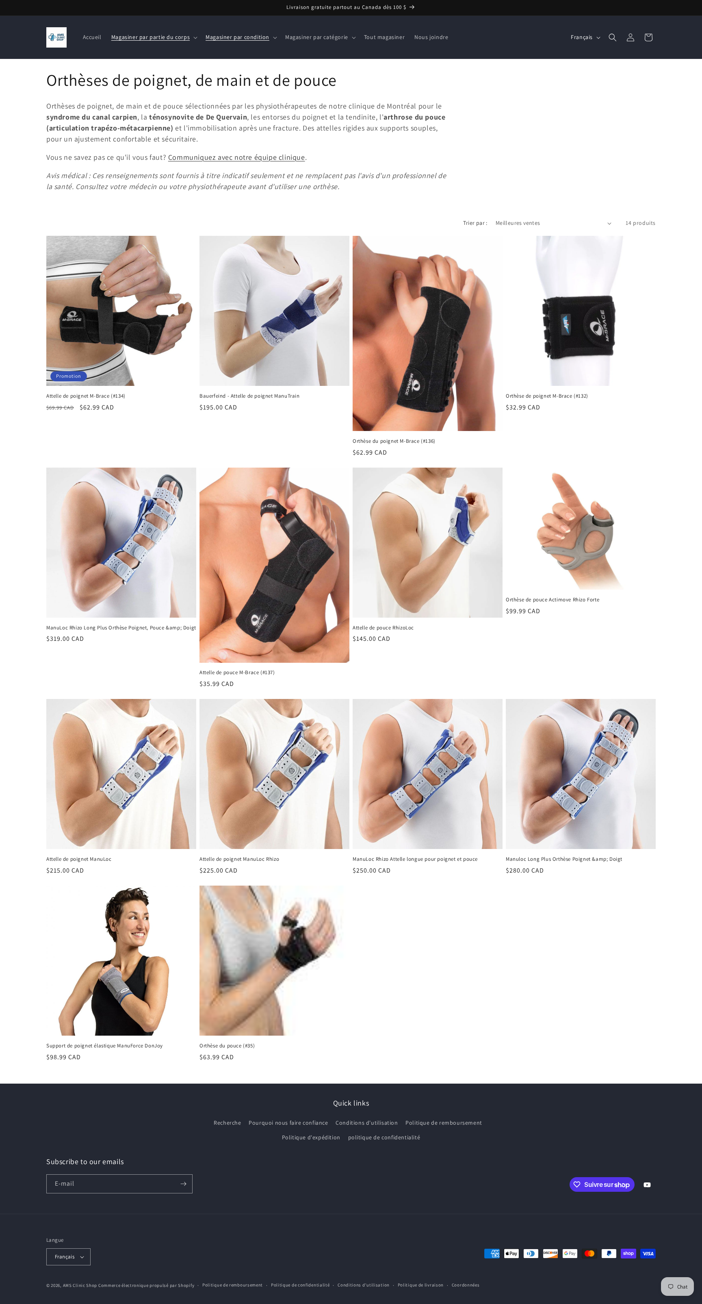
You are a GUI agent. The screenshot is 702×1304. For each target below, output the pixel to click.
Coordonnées (466, 1285)
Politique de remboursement (443, 1122)
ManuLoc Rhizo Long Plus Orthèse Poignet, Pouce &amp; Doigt (121, 628)
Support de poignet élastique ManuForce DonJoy (104, 1046)
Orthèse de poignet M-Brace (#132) (547, 396)
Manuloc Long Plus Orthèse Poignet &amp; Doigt (564, 859)
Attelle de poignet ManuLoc (79, 859)
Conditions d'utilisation (367, 1122)
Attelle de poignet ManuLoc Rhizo (239, 859)
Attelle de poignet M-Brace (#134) (86, 396)
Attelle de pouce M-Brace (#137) (237, 672)
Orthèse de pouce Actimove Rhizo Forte (552, 599)
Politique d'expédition (311, 1137)
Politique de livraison (421, 1285)
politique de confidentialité (384, 1137)
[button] (153, 37)
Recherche (227, 1122)
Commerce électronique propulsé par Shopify (146, 1285)
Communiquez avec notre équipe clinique (236, 157)
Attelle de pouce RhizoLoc (383, 628)
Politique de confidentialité (300, 1285)
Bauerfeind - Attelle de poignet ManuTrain (249, 396)
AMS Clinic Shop (80, 1285)
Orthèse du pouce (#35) (227, 1046)
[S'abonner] (183, 1183)
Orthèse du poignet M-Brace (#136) (394, 441)
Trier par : (475, 222)
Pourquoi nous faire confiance (288, 1122)
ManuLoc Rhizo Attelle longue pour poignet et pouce (415, 859)
